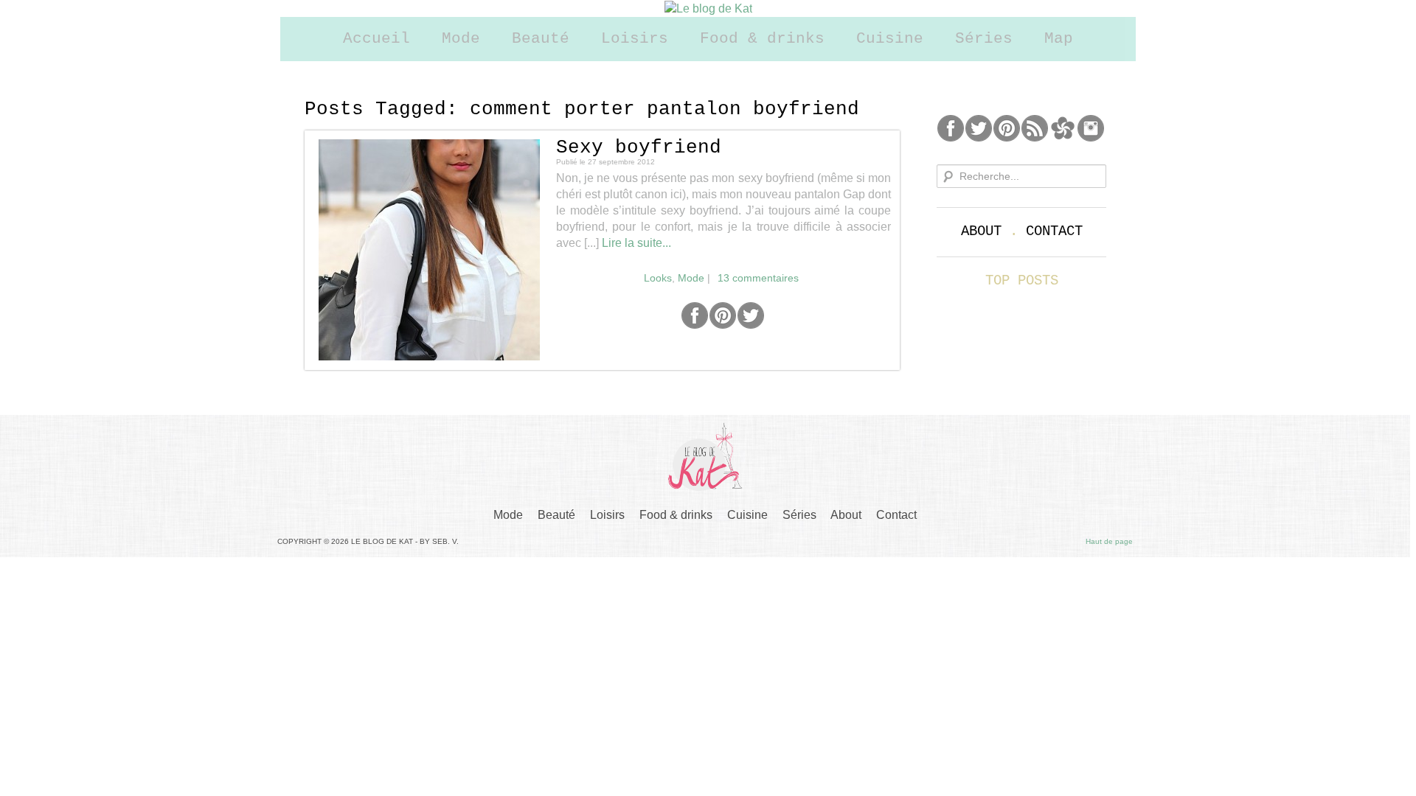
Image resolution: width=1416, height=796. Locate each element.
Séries (984, 38)
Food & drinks (762, 38)
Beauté (540, 38)
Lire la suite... (636, 243)
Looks (658, 278)
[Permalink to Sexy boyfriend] (428, 249)
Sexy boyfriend (638, 147)
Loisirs (634, 38)
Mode (461, 38)
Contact (1054, 231)
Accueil (376, 38)
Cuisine (889, 38)
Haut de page (1109, 541)
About (981, 231)
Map (1058, 38)
